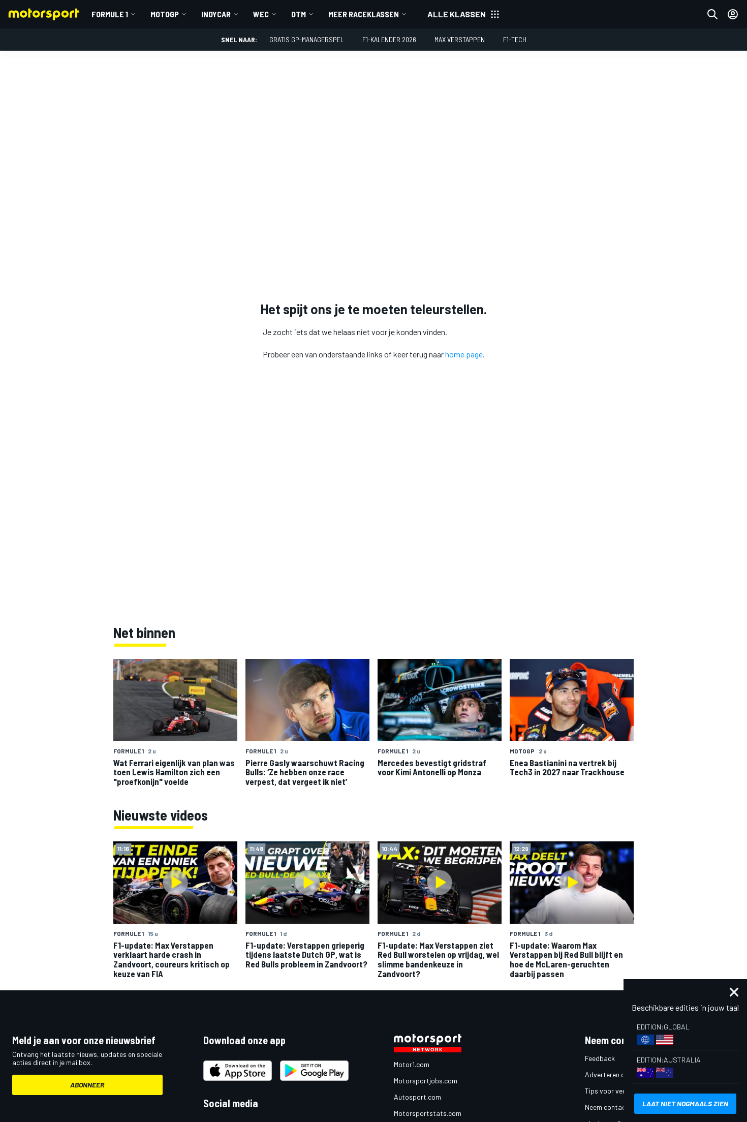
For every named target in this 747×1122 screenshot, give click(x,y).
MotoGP (164, 14)
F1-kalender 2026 (389, 39)
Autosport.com (417, 1097)
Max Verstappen (459, 39)
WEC (261, 14)
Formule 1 (109, 14)
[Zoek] (712, 14)
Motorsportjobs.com (425, 1080)
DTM (298, 14)
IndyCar (216, 14)
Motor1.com (411, 1064)
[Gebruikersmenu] (733, 14)
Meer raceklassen (363, 14)
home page (464, 354)
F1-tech (514, 39)
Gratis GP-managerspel (306, 39)
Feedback (600, 1058)
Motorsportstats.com (427, 1113)
